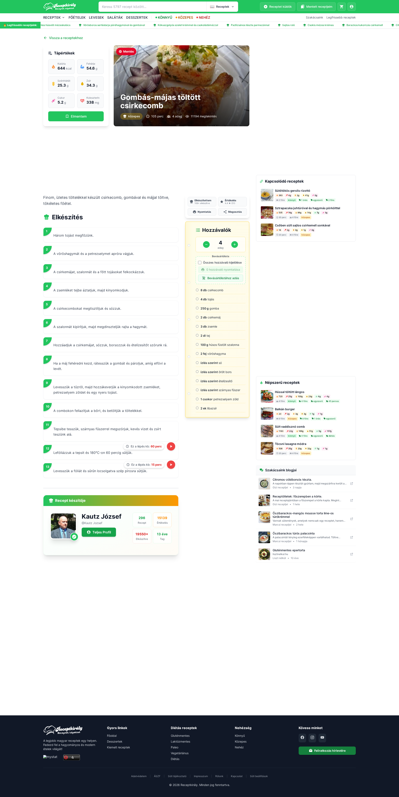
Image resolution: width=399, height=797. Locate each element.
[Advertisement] (146, 160)
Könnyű (240, 735)
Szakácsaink (314, 17)
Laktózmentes (180, 741)
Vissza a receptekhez (66, 38)
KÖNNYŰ (165, 17)
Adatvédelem (139, 776)
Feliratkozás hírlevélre (330, 750)
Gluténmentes (180, 735)
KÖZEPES (185, 17)
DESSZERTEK (137, 17)
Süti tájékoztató (177, 776)
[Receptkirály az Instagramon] (312, 738)
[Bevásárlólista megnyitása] (341, 6)
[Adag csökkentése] (206, 244)
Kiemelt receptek (118, 747)
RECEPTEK (52, 17)
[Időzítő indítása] (171, 446)
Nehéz (239, 747)
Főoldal (112, 735)
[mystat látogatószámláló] (52, 757)
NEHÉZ (204, 17)
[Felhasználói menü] (351, 6)
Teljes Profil (101, 532)
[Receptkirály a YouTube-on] (322, 738)
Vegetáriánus (179, 753)
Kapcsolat (237, 776)
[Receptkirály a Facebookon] (302, 738)
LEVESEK (96, 17)
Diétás (175, 759)
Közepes (240, 741)
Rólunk (219, 776)
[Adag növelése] (234, 244)
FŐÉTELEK (77, 17)
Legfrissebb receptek (341, 17)
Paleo (174, 747)
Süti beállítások (259, 776)
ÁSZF (157, 776)
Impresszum (201, 776)
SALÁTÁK (115, 17)
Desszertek (114, 741)
